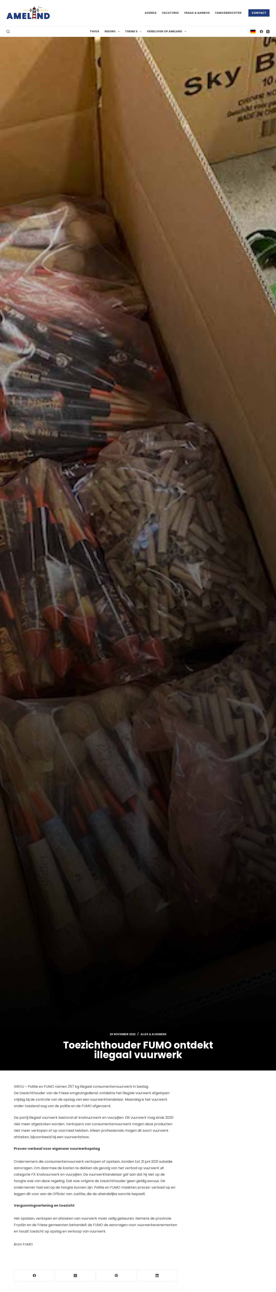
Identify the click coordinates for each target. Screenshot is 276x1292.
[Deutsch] (253, 31)
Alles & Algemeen (153, 1034)
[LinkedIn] (157, 1275)
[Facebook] (261, 31)
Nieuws (110, 31)
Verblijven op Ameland (164, 31)
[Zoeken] (8, 31)
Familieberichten (228, 13)
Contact (259, 13)
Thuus (94, 31)
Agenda (151, 13)
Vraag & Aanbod (197, 13)
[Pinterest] (116, 1275)
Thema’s (131, 31)
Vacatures (170, 13)
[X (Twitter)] (268, 31)
